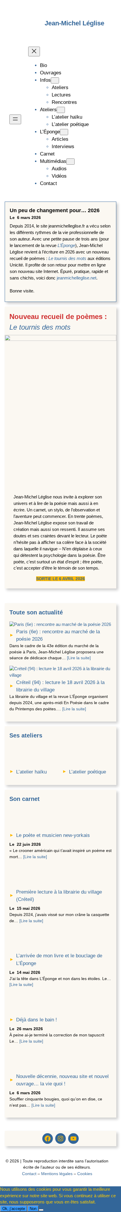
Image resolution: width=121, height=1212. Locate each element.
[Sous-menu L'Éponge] (64, 132)
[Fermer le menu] (34, 51)
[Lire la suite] (79, 657)
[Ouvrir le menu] (15, 119)
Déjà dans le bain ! (36, 1020)
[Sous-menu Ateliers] (61, 110)
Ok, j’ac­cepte (13, 1208)
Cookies (84, 1173)
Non (33, 1208)
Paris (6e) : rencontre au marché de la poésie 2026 (58, 635)
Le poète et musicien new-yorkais (53, 835)
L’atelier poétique (87, 772)
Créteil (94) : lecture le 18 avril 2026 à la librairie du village (60, 686)
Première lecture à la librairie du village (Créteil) (59, 895)
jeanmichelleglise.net (76, 278)
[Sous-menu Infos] (55, 80)
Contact (29, 1173)
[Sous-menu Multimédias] (70, 161)
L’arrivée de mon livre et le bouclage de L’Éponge (59, 959)
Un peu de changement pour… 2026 (55, 210)
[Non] (41, 1210)
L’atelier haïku (31, 772)
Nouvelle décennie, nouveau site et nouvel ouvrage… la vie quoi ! (62, 1080)
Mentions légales (57, 1173)
